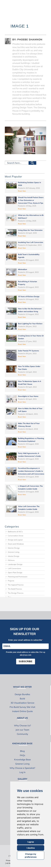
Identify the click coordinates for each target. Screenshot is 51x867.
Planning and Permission (17, 577)
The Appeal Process (16, 585)
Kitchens (11, 560)
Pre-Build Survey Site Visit (22, 707)
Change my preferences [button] (31, 855)
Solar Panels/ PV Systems (28, 351)
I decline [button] (31, 848)
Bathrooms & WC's (15, 532)
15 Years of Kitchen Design (28, 296)
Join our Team (22, 730)
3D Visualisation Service (22, 703)
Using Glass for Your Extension (30, 230)
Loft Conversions (14, 568)
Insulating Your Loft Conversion (30, 242)
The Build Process (15, 589)
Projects (11, 581)
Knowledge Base (22, 759)
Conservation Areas (15, 536)
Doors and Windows (16, 544)
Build (22, 698)
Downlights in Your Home (28, 396)
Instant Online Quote (22, 711)
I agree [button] (30, 842)
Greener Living (13, 552)
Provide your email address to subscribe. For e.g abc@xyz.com (25, 653)
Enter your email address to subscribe (25, 640)
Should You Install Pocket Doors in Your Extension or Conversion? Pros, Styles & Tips (30, 200)
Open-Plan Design (15, 572)
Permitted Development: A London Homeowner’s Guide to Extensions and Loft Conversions (31, 471)
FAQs (22, 755)
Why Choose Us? (22, 725)
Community (22, 734)
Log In (22, 772)
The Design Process (15, 593)
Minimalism (22, 269)
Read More (22, 191)
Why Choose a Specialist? (22, 768)
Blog (22, 751)
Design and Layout (15, 540)
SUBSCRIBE (25, 661)
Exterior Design (14, 548)
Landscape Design (15, 564)
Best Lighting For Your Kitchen (30, 323)
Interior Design (13, 556)
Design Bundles (22, 694)
